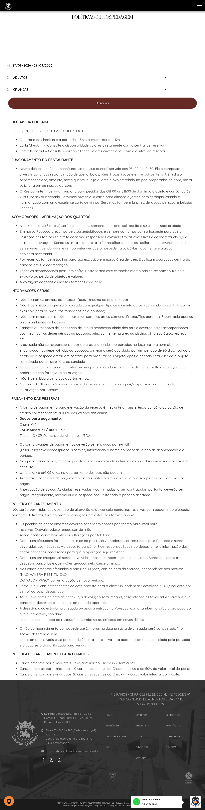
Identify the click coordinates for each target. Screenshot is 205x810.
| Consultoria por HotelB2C (125, 805)
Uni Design (108, 805)
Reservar (102, 103)
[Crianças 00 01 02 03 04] (86, 89)
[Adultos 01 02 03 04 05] (86, 77)
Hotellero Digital (85, 805)
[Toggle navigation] (200, 5)
